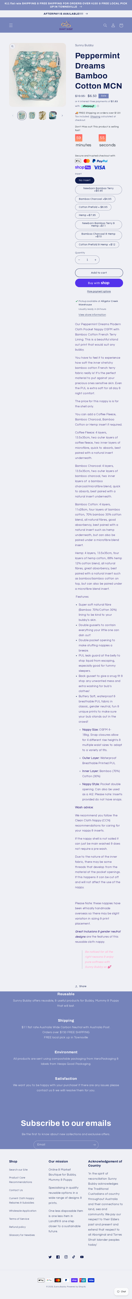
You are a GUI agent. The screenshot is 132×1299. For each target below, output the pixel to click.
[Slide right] (62, 115)
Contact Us (16, 1190)
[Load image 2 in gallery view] (32, 115)
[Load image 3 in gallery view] (42, 115)
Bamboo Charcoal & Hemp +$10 (98, 235)
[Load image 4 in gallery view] (53, 115)
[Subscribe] (94, 1145)
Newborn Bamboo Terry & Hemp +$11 (98, 224)
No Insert (85, 180)
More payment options (99, 291)
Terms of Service (19, 1219)
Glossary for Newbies (22, 1235)
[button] (11, 25)
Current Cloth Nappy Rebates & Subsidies (21, 1200)
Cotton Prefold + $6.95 (93, 207)
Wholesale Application (22, 1211)
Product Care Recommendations (20, 1179)
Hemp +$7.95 (87, 215)
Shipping (95, 117)
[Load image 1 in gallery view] (22, 115)
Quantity (80, 253)
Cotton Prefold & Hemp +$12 (97, 244)
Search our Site (18, 1169)
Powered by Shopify (76, 1287)
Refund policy (17, 1227)
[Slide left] (13, 115)
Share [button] (82, 986)
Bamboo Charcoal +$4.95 (95, 199)
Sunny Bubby (60, 1287)
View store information (92, 314)
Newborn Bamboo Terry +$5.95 (98, 189)
